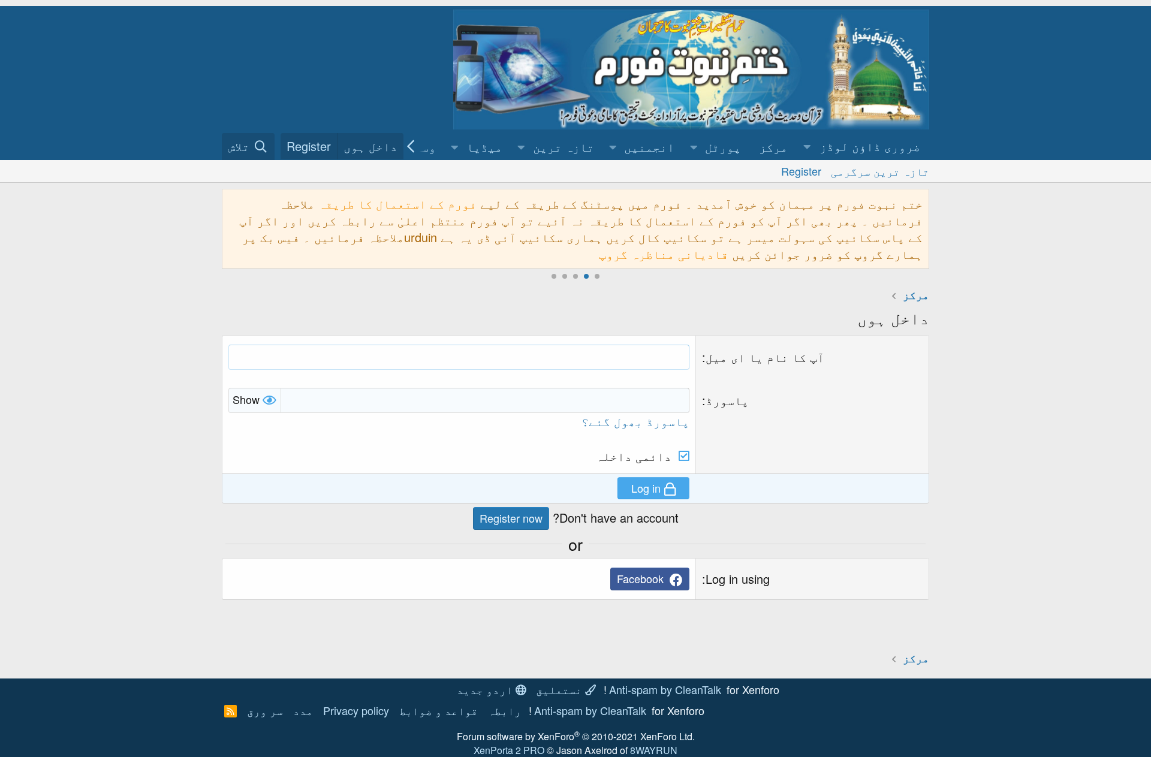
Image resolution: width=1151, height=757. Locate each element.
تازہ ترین (563, 146)
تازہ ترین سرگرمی (880, 171)
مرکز (773, 146)
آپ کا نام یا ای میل (765, 357)
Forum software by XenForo (576, 736)
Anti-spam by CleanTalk (665, 689)
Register (801, 171)
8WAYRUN (653, 750)
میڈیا (484, 146)
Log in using (738, 578)
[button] (863, 146)
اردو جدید (486, 689)
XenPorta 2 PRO (509, 750)
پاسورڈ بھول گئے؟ (635, 421)
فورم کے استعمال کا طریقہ (397, 203)
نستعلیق (560, 689)
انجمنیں (649, 146)
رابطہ (504, 710)
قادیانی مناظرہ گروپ (663, 254)
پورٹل (723, 146)
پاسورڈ (727, 400)
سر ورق (265, 710)
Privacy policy (356, 710)
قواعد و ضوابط (438, 710)
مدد (303, 710)
